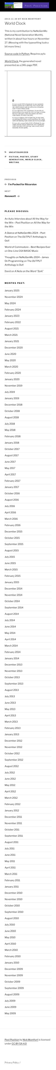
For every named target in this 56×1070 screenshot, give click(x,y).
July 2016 (10, 506)
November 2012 (13, 747)
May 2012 (10, 785)
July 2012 (10, 772)
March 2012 (11, 797)
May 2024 (10, 303)
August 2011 (11, 842)
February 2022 (13, 322)
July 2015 (10, 556)
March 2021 (11, 335)
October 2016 (12, 493)
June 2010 (10, 931)
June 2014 (10, 626)
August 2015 (12, 550)
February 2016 (13, 525)
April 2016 (10, 512)
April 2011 (10, 867)
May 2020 (10, 360)
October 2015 (12, 538)
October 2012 (12, 753)
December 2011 (13, 817)
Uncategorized (18, 152)
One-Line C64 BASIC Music (23, 251)
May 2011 (10, 861)
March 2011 (11, 874)
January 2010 (12, 962)
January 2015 (12, 582)
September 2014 (14, 607)
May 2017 (10, 468)
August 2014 (12, 614)
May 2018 (10, 430)
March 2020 (11, 366)
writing (14, 162)
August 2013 (12, 690)
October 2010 (12, 905)
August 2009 (12, 994)
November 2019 (13, 385)
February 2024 (13, 309)
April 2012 (10, 791)
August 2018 (12, 417)
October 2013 (12, 677)
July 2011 (9, 848)
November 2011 (13, 823)
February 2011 (12, 880)
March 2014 (11, 645)
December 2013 (13, 664)
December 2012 (13, 740)
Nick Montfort (31, 19)
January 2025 (12, 290)
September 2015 (14, 544)
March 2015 (11, 569)
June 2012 (10, 778)
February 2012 (12, 804)
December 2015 (13, 531)
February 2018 (13, 436)
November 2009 (14, 975)
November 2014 (13, 595)
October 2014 (12, 601)
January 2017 (12, 487)
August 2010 (12, 918)
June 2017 (10, 461)
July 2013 (10, 696)
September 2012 (14, 759)
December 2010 (13, 893)
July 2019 (10, 392)
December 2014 (13, 588)
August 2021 (12, 328)
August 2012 (12, 766)
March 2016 (11, 518)
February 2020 (13, 373)
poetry (24, 157)
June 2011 (10, 855)
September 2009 (14, 988)
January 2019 (12, 398)
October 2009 (12, 981)
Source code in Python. (17, 53)
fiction (14, 157)
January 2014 (12, 658)
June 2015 (10, 563)
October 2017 (12, 449)
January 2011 (12, 886)
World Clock (33, 159)
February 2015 (13, 576)
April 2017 (10, 474)
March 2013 (11, 721)
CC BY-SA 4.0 (19, 1043)
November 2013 (13, 671)
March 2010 (11, 950)
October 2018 (12, 411)
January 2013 (12, 734)
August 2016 (12, 499)
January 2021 (12, 341)
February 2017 (12, 480)
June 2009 (10, 1007)
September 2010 (14, 912)
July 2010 (10, 924)
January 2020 (12, 379)
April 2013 (10, 715)
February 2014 (13, 652)
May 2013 (10, 709)
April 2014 (10, 639)
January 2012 (12, 810)
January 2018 (12, 442)
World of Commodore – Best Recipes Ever (27, 247)
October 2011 (12, 829)
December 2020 (14, 347)
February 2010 (13, 956)
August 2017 (12, 455)
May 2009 (10, 1013)
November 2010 (13, 899)
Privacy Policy (12, 1062)
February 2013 (13, 728)
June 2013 (10, 702)
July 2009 (10, 1000)
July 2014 (10, 620)
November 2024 (14, 297)
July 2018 (10, 423)
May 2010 (10, 937)
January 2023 (12, 315)
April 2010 (10, 943)
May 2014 (10, 633)
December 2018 (13, 404)
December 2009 (14, 969)
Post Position (12, 1039)
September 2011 (14, 835)
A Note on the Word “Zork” (29, 271)
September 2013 (14, 683)
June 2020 (10, 354)
